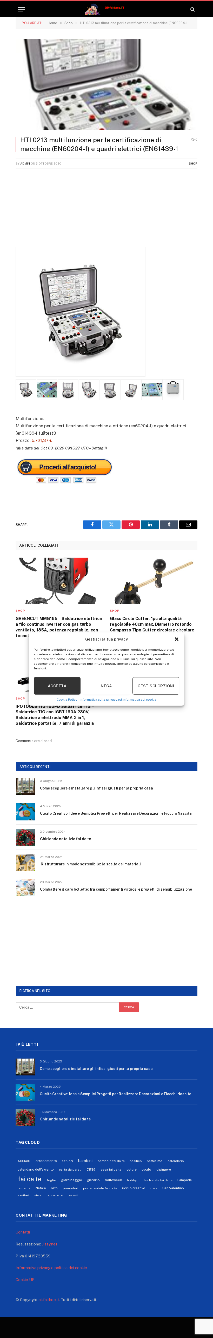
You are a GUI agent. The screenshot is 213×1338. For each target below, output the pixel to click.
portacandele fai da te (100, 1188)
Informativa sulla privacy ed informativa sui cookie (118, 699)
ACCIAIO (24, 1161)
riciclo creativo (133, 1188)
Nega (106, 685)
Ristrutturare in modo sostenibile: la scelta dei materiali (90, 864)
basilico (136, 1161)
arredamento (46, 1161)
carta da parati (70, 1169)
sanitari (23, 1195)
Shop (193, 163)
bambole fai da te (111, 1161)
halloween (113, 1180)
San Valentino (173, 1188)
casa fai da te (111, 1169)
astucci (67, 1161)
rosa (153, 1188)
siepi (38, 1195)
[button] (176, 639)
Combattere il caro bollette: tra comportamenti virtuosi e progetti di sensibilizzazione (116, 889)
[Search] (192, 9)
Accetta (57, 685)
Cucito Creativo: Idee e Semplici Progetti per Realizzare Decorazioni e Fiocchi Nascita (116, 813)
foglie (51, 1180)
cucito (146, 1169)
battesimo (154, 1161)
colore (132, 1169)
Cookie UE (25, 1279)
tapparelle (54, 1195)
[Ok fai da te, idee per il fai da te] (107, 9)
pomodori (70, 1188)
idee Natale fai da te (157, 1180)
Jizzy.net (49, 1244)
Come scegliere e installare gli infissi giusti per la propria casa (96, 788)
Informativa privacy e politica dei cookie (51, 1267)
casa (91, 1169)
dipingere (163, 1169)
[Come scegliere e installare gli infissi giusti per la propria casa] (25, 786)
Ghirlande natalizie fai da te (65, 839)
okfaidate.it (48, 1299)
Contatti (23, 1232)
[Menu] (21, 9)
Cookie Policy (67, 699)
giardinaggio (71, 1180)
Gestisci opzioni (156, 685)
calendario (176, 1161)
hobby (132, 1180)
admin (25, 163)
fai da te (29, 1179)
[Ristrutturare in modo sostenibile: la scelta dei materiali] (25, 862)
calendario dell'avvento (36, 1169)
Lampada (184, 1180)
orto (54, 1188)
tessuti (73, 1195)
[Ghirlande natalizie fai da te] (25, 837)
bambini (85, 1160)
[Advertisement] (106, 210)
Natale (41, 1188)
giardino (93, 1180)
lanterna (24, 1188)
